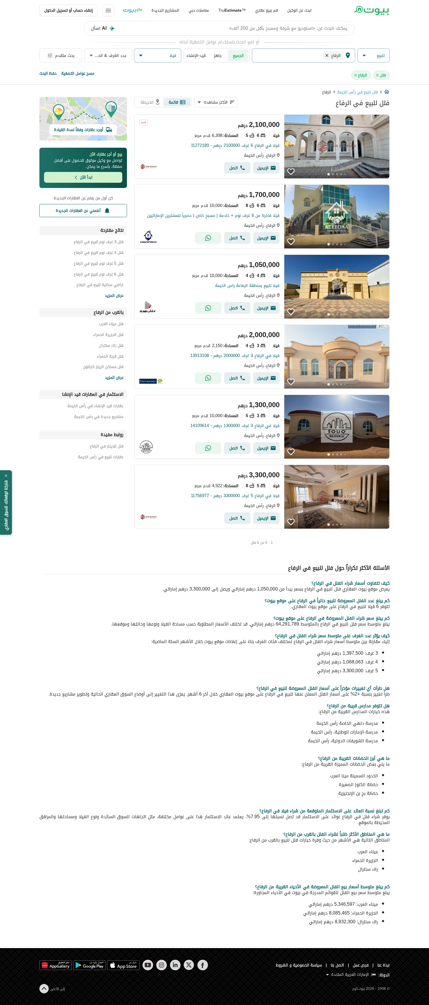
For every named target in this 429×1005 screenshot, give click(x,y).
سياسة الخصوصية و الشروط (299, 965)
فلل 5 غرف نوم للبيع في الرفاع (98, 264)
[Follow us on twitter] (189, 965)
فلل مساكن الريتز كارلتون (103, 368)
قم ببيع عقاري (266, 10)
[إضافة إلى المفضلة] (291, 171)
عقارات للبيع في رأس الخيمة (100, 458)
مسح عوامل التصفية (77, 73)
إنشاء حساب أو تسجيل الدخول (68, 10)
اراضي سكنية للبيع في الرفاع (99, 286)
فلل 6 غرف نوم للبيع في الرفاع (98, 275)
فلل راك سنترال (111, 346)
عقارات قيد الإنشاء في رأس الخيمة (95, 407)
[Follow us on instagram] (161, 965)
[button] (373, 55)
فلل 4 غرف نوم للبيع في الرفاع (98, 253)
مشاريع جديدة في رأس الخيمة (98, 417)
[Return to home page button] (371, 10)
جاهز (218, 55)
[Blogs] (133, 10)
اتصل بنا (337, 965)
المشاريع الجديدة (165, 10)
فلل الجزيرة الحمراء (108, 335)
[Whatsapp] (208, 238)
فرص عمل (361, 965)
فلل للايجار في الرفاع (106, 447)
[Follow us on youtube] (147, 965)
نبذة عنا (383, 965)
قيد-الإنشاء (196, 55)
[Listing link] (262, 146)
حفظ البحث (48, 73)
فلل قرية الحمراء (110, 357)
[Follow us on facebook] (202, 965)
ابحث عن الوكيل (299, 10)
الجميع (238, 55)
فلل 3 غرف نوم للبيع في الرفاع (98, 243)
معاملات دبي (199, 10)
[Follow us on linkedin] (175, 965)
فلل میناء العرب (111, 325)
